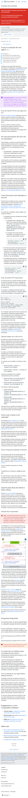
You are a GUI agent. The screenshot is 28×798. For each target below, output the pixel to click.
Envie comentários (7, 44)
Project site (3, 777)
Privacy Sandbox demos (6, 785)
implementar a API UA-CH (7, 428)
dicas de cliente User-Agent (9, 115)
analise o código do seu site (14, 420)
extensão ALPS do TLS (15, 591)
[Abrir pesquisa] (16, 1)
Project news (4, 771)
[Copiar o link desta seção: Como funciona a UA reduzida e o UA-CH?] (8, 198)
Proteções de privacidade (9, 6)
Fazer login (23, 1)
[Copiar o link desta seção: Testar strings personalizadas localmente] (2, 452)
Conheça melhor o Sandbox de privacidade (14, 739)
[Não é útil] (9, 41)
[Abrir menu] (2, 1)
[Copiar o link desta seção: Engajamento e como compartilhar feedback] (19, 708)
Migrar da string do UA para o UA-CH (12, 735)
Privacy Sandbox (4, 38)
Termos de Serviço (5, 791)
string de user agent (8, 97)
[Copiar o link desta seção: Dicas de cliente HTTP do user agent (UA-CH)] (4, 113)
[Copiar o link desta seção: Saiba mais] (10, 726)
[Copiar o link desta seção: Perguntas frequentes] (19, 618)
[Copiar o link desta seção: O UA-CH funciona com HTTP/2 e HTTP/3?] (3, 638)
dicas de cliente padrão (10, 493)
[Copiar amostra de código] (26, 239)
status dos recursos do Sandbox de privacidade (11, 20)
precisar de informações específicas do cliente (14, 190)
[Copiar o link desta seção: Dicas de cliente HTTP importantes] (24, 278)
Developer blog (4, 769)
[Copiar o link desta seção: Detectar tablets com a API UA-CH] (23, 336)
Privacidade (12, 791)
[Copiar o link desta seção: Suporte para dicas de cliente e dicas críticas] (12, 490)
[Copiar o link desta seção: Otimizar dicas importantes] (19, 511)
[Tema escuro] (24, 239)
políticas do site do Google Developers (10, 759)
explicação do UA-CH (15, 719)
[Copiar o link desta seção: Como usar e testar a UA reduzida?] (9, 417)
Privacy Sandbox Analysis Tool (7, 783)
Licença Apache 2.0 (10, 757)
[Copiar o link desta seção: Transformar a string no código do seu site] (4, 473)
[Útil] (7, 41)
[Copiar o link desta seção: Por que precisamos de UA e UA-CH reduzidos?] (13, 139)
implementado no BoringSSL (8, 607)
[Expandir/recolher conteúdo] (9, 54)
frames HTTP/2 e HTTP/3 (12, 589)
